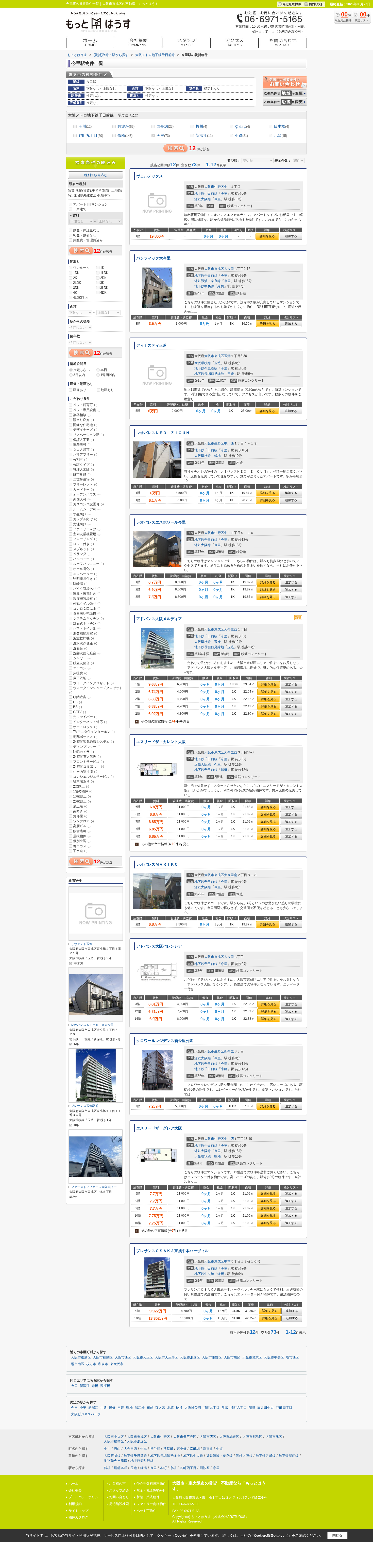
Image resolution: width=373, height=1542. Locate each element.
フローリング (85, 539)
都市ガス (82, 846)
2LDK (77, 283)
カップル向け (85, 519)
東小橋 (182, 1449)
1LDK (104, 273)
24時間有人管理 (87, 756)
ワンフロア (83, 821)
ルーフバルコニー (88, 564)
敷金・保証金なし (86, 230)
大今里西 (230, 629)
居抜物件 (82, 836)
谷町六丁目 (238, 1407)
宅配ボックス (85, 737)
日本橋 (281, 126)
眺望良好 (82, 474)
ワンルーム (81, 268)
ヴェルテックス (149, 176)
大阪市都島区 (81, 1357)
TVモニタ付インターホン (94, 732)
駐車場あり (83, 781)
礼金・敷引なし (84, 235)
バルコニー (83, 559)
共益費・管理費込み (88, 240)
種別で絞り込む (95, 175)
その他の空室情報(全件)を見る (163, 721)
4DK (103, 292)
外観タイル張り (86, 603)
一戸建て (79, 209)
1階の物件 (82, 791)
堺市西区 (292, 1357)
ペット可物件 (146, 1511)
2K (75, 278)
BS (77, 707)
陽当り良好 (83, 420)
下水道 (80, 851)
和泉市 (103, 1364)
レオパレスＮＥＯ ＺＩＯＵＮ (163, 433)
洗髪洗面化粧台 (86, 653)
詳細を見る (267, 236)
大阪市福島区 (103, 1357)
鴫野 (252, 1407)
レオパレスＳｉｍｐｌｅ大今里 (92, 1025)
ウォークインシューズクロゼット (96, 690)
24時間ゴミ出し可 (88, 766)
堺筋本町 (120, 1468)
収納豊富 (82, 697)
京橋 (173, 1468)
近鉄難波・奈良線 (207, 281)
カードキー (83, 489)
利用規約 (75, 1504)
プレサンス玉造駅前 (84, 1106)
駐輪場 (80, 584)
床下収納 (82, 678)
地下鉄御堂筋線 (142, 1460)
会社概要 (75, 1490)
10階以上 (82, 796)
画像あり (79, 390)
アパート (79, 204)
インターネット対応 (90, 722)
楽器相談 (82, 415)
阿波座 (125, 126)
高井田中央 (265, 1407)
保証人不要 (83, 440)
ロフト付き (83, 544)
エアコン (82, 668)
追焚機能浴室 (85, 633)
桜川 (201, 126)
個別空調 (82, 841)
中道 (219, 1449)
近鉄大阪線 (202, 199)
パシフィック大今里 (153, 258)
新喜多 (208, 1449)
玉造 (217, 363)
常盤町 (168, 1449)
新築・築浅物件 (148, 1497)
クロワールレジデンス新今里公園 (164, 1041)
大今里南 (230, 875)
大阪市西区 (123, 1357)
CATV (79, 712)
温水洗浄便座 (85, 643)
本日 (103, 370)
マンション (99, 204)
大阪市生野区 (214, 187)
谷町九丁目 (90, 135)
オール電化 (83, 569)
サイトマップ (78, 1511)
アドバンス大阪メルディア (159, 619)
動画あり (107, 390)
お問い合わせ (119, 1497)
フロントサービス (88, 762)
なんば (242, 126)
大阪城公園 (192, 1407)
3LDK (104, 288)
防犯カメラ (83, 752)
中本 (227, 1261)
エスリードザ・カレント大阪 (161, 742)
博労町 (155, 1449)
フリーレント (85, 484)
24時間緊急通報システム (93, 742)
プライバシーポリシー (85, 1497)
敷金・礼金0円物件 (151, 1490)
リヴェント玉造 (81, 944)
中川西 (229, 443)
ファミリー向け (86, 529)
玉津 (227, 356)
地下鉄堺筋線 (289, 1456)
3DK (76, 288)
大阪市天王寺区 (166, 1357)
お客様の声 (117, 1483)
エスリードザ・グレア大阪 (159, 1128)
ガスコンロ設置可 (88, 504)
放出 (225, 1407)
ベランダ (82, 554)
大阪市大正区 (143, 1357)
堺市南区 (77, 1364)
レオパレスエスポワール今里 (161, 522)
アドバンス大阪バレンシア (159, 946)
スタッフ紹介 (119, 1490)
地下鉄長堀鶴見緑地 (209, 374)
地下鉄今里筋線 (205, 368)
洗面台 (80, 648)
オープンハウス (86, 494)
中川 (227, 187)
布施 (150, 1407)
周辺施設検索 (119, 1504)
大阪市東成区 (214, 269)
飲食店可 (82, 831)
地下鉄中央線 (204, 286)
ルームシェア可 (86, 509)
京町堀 (195, 1449)
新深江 (204, 135)
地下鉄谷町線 (266, 1456)
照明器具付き (85, 579)
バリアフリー (85, 454)
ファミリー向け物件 (151, 1504)
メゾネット (83, 549)
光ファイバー (85, 717)
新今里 (229, 1051)
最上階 (80, 806)
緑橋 (220, 286)
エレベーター (85, 574)
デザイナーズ (85, 430)
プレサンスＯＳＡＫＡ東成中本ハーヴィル (172, 1251)
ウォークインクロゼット (93, 683)
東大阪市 (116, 1364)
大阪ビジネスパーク (86, 1414)
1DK (76, 273)
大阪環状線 (202, 363)
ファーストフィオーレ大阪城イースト (97, 1187)
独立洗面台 (83, 663)
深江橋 (105, 1386)
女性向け (82, 524)
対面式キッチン (86, 623)
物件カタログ (78, 1517)
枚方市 (91, 1364)
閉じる (337, 1535)
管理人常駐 (83, 469)
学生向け (82, 514)
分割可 (80, 459)
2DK (103, 278)
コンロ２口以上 (86, 608)
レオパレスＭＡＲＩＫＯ (157, 864)
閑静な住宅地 (85, 425)
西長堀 (165, 126)
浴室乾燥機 (83, 638)
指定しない (81, 370)
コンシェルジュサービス (93, 776)
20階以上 (82, 801)
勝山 (117, 1449)
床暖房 (80, 673)
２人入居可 (83, 450)
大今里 (229, 269)
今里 (163, 135)
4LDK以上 (80, 298)
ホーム (73, 1483)
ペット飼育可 (85, 405)
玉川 (85, 126)
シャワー (82, 658)
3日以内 (79, 375)
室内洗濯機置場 (86, 534)
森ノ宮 (160, 1407)
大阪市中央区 (274, 1357)
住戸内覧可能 (85, 771)
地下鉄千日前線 (205, 193)
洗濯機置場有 (85, 599)
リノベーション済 (88, 435)
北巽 (280, 135)
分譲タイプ (83, 465)
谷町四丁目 (284, 1407)
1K (102, 268)
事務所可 (82, 445)
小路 (241, 135)
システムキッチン (88, 618)
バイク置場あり (86, 588)
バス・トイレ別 (86, 628)
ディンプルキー (86, 747)
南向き (80, 811)
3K (102, 283)
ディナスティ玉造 (151, 345)
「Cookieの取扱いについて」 (271, 1535)
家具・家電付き (86, 594)
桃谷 (179, 1407)
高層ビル (82, 826)
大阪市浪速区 (190, 1357)
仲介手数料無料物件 (151, 1483)
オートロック (85, 727)
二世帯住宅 (83, 479)
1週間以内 (107, 375)
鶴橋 (124, 135)
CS (77, 702)
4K (75, 292)
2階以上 (81, 786)
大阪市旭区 (232, 1357)
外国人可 (82, 499)
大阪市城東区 (252, 1357)
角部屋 (80, 816)
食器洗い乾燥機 (86, 613)
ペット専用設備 (86, 410)
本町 (163, 1468)
